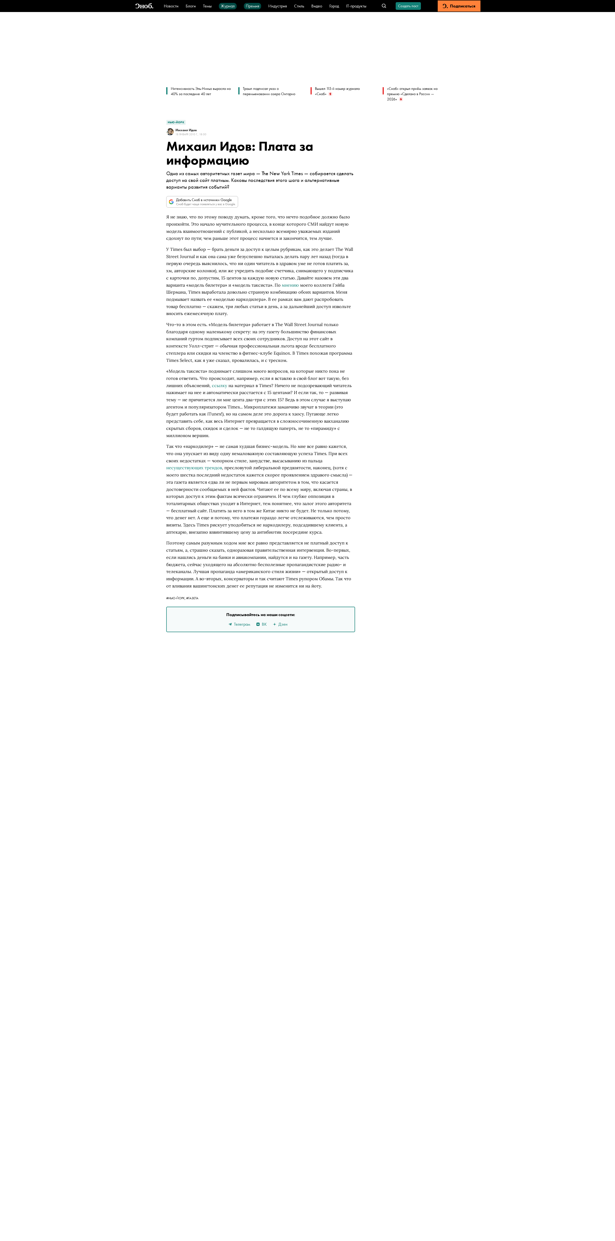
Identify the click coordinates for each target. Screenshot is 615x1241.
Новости (171, 6)
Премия (252, 6)
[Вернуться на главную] (144, 6)
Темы (207, 6)
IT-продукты (356, 6)
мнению (290, 285)
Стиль (299, 6)
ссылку (219, 385)
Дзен (283, 624)
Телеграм (242, 624)
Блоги (191, 6)
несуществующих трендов (194, 467)
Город (334, 6)
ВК (264, 624)
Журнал (228, 6)
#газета (192, 598)
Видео (316, 6)
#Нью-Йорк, (176, 598)
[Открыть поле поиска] (384, 6)
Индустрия (277, 6)
